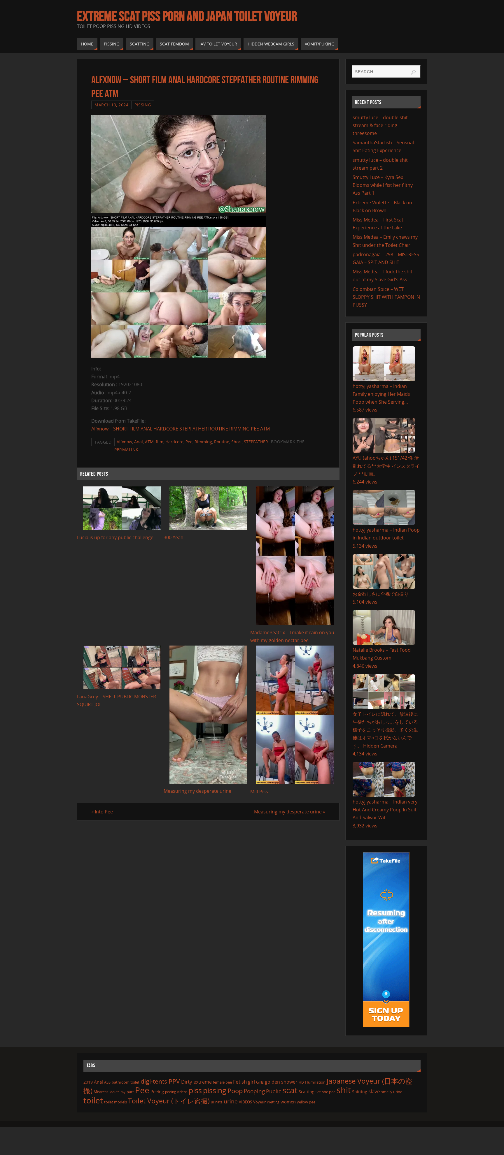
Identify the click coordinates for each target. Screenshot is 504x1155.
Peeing (157, 1091)
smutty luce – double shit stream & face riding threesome (380, 125)
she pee (328, 1091)
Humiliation (315, 1082)
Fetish (240, 1081)
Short (236, 441)
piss (195, 1090)
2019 (88, 1082)
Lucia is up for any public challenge (115, 537)
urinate (217, 1102)
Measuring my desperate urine (197, 791)
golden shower (281, 1082)
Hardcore (174, 441)
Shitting (359, 1091)
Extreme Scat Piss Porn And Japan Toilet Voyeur (187, 16)
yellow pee (306, 1102)
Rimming (203, 441)
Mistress (101, 1091)
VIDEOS (245, 1102)
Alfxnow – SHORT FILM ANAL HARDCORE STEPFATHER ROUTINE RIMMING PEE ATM (180, 429)
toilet (93, 1100)
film (159, 441)
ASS (107, 1082)
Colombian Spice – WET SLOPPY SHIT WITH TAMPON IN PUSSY (386, 297)
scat (290, 1090)
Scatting (306, 1091)
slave (374, 1091)
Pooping (254, 1091)
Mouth (114, 1092)
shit (344, 1090)
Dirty (186, 1081)
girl (251, 1082)
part (130, 1091)
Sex (318, 1092)
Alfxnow (124, 441)
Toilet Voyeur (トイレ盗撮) (169, 1100)
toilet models (115, 1102)
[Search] (413, 72)
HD (301, 1082)
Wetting (273, 1102)
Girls (260, 1082)
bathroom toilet (125, 1082)
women (288, 1102)
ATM (149, 441)
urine (231, 1101)
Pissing (142, 105)
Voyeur (259, 1102)
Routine (221, 441)
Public (273, 1091)
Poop (235, 1090)
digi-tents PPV (160, 1081)
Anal (138, 441)
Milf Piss (259, 791)
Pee (189, 441)
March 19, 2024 (111, 105)
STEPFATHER (256, 441)
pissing (214, 1090)
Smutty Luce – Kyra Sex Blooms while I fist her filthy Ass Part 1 (383, 185)
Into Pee (102, 811)
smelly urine (391, 1091)
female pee (222, 1082)
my (123, 1092)
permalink (126, 449)
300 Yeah (173, 537)
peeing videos (176, 1092)
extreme (202, 1082)
